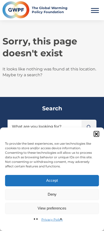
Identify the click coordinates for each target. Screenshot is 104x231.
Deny (52, 194)
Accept (52, 180)
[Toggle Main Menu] (95, 10)
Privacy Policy (52, 219)
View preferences (52, 208)
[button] (96, 133)
